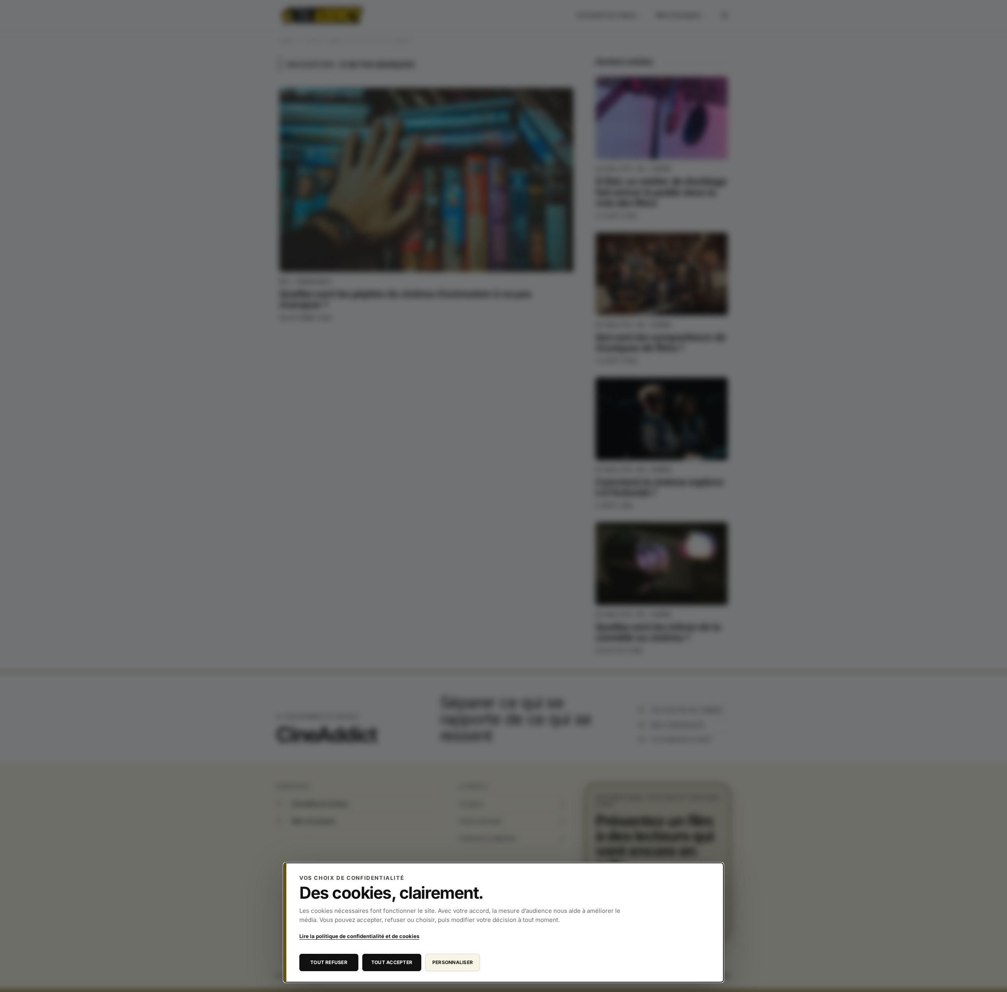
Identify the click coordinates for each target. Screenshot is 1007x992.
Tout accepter (391, 962)
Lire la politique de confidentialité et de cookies (359, 936)
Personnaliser (452, 962)
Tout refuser (328, 962)
